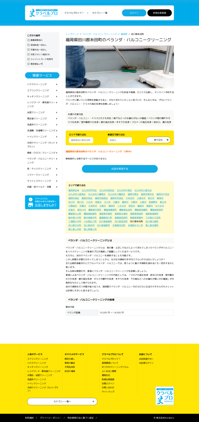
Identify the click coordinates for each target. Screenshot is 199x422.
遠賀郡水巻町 (121, 213)
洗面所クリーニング (37, 124)
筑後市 (98, 202)
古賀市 (103, 205)
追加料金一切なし (39, 45)
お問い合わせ (108, 387)
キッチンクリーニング (38, 96)
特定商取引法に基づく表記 (81, 417)
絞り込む (158, 139)
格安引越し (70, 358)
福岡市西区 (87, 198)
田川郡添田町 (121, 221)
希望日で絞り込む (116, 134)
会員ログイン (108, 383)
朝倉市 (149, 205)
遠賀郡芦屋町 (105, 213)
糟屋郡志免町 (125, 209)
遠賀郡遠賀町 (152, 213)
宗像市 (82, 205)
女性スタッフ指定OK (40, 54)
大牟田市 (130, 198)
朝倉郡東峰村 (136, 217)
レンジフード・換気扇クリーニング (41, 104)
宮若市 (131, 205)
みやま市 (159, 205)
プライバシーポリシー (50, 417)
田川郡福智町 (103, 225)
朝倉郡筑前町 (121, 217)
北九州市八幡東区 (96, 194)
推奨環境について (110, 362)
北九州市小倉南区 (77, 194)
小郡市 (143, 202)
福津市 (111, 205)
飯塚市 (160, 198)
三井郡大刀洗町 (153, 217)
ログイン (134, 12)
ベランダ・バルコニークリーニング (41, 160)
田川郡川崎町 (152, 221)
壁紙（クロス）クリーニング (41, 152)
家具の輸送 (70, 362)
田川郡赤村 (89, 225)
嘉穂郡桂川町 (105, 217)
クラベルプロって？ (74, 12)
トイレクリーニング (37, 136)
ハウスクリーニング (37, 84)
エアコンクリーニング (38, 90)
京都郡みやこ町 (135, 225)
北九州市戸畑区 (124, 190)
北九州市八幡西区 (116, 194)
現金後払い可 (37, 63)
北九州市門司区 (89, 190)
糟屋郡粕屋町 (90, 213)
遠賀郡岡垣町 (136, 213)
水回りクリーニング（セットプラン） (41, 144)
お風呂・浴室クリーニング (39, 375)
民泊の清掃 (70, 371)
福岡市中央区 (162, 194)
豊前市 (125, 202)
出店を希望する (119, 168)
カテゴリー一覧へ (62, 401)
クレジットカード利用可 (42, 59)
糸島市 (71, 209)
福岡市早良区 (116, 198)
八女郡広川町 (90, 221)
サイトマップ (108, 391)
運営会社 (106, 375)
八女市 (89, 202)
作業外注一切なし (39, 49)
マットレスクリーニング (39, 180)
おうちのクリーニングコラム (115, 366)
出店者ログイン (146, 362)
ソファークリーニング (38, 174)
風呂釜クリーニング (37, 118)
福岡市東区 (133, 194)
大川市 (107, 202)
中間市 (134, 202)
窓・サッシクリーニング (39, 168)
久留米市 (141, 198)
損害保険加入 (37, 40)
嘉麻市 (140, 205)
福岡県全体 (73, 190)
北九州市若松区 (106, 190)
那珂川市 (81, 209)
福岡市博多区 (147, 194)
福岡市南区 (73, 198)
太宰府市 (92, 205)
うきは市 (121, 205)
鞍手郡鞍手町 (90, 217)
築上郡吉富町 (152, 225)
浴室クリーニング (36, 112)
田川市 (71, 202)
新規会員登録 (159, 12)
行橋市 (116, 202)
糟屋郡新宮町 (156, 209)
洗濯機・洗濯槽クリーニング (41, 130)
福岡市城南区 (101, 198)
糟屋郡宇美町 (94, 209)
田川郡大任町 (74, 225)
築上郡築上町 (90, 229)
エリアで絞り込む (77, 134)
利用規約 (29, 417)
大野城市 (72, 205)
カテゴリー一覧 (99, 12)
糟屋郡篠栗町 (110, 209)
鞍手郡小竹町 (74, 217)
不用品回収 (70, 366)
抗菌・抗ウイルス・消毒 (39, 186)
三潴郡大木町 (74, 221)
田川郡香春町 (105, 221)
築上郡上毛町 (74, 229)
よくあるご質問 (109, 371)
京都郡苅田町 (118, 225)
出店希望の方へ (146, 358)
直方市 (151, 198)
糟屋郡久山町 (74, 213)
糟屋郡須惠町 (141, 209)
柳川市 (80, 202)
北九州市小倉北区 (143, 190)
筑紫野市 (153, 202)
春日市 (163, 202)
